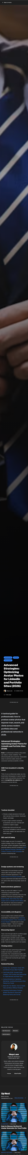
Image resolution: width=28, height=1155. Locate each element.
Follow (9, 1073)
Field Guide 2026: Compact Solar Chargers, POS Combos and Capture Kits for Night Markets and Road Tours (14, 974)
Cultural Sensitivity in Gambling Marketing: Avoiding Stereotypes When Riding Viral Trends (14, 981)
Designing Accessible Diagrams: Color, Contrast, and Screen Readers (13, 920)
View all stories (18, 1098)
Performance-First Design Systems (11, 876)
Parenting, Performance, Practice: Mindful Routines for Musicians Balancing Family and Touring (12, 992)
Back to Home (8, 2)
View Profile (17, 1073)
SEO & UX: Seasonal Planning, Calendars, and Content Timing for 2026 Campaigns (13, 849)
